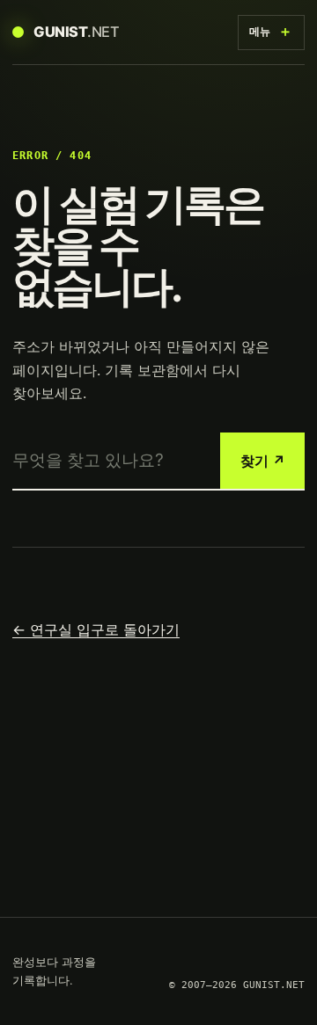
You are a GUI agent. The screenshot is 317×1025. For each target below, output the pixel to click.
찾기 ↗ (262, 460)
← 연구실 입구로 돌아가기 (96, 629)
